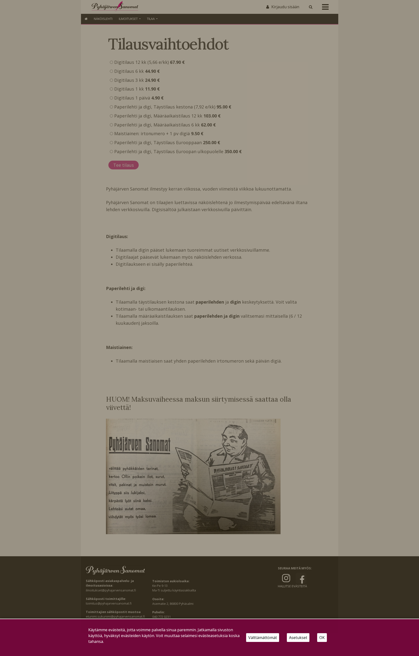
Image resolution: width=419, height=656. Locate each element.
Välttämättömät (262, 637)
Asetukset (298, 637)
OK (322, 637)
